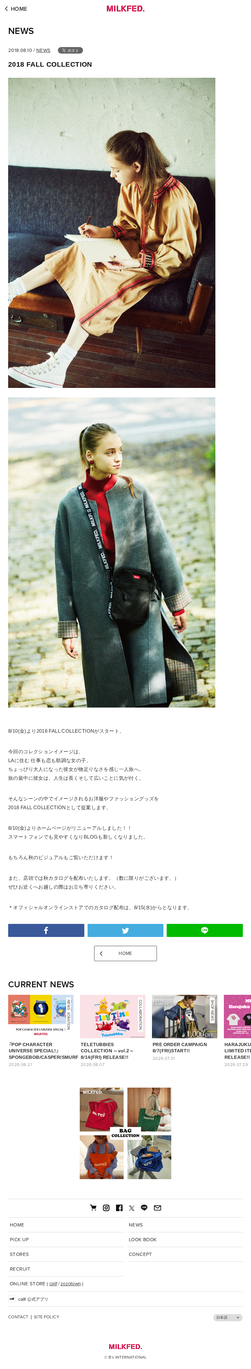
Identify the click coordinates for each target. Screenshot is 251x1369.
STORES (19, 1254)
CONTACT (18, 1317)
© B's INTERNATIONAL (125, 1357)
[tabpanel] (125, 1133)
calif (53, 1284)
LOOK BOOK (143, 1240)
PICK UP (19, 1240)
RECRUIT (20, 1269)
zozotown (70, 1284)
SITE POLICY (46, 1317)
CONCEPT (140, 1254)
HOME (19, 9)
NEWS (21, 31)
